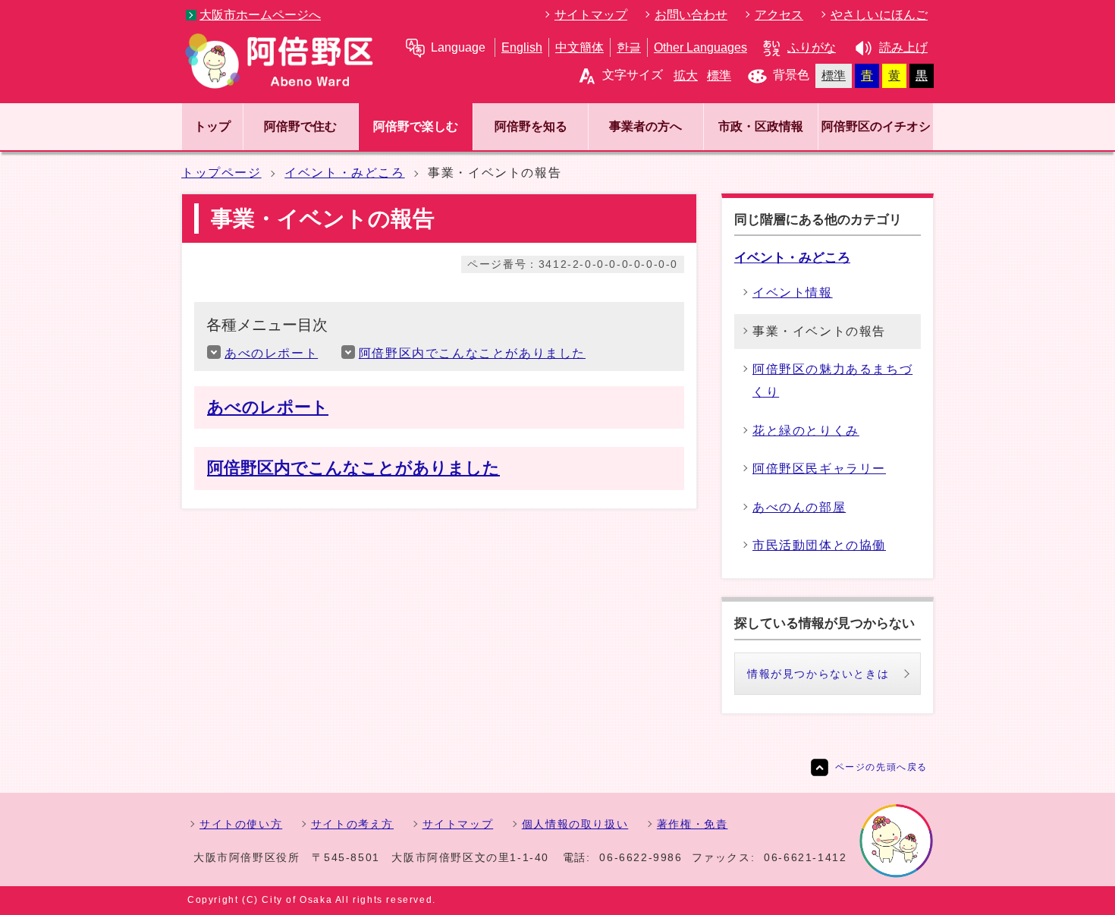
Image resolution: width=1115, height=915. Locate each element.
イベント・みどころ (344, 172)
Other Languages (700, 47)
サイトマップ (590, 14)
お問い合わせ (691, 14)
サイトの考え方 (352, 824)
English (521, 47)
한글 (629, 47)
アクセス (779, 14)
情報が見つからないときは (818, 674)
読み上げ (903, 47)
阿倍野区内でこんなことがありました (472, 353)
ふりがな (811, 47)
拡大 (686, 75)
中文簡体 (579, 47)
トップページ (221, 172)
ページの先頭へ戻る (881, 767)
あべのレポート (271, 353)
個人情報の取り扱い (575, 824)
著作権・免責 (692, 824)
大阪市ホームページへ (260, 14)
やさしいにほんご (879, 14)
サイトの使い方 (240, 824)
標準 (719, 75)
